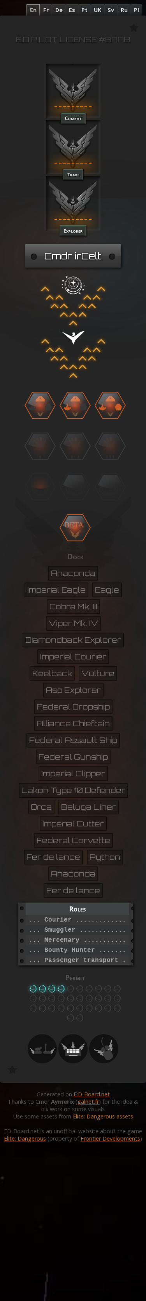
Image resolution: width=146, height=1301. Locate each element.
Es (72, 10)
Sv (110, 10)
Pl (136, 10)
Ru (124, 10)
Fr (46, 10)
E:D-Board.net (92, 1094)
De (59, 10)
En (33, 10)
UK (97, 10)
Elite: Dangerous (25, 1138)
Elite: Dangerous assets (103, 1116)
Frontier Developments (110, 1138)
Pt (84, 10)
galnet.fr (88, 1101)
